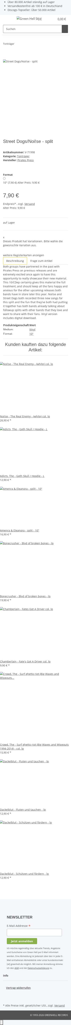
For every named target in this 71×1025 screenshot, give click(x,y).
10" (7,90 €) (21, 182)
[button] (48, 19)
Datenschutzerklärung (38, 968)
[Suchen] (65, 29)
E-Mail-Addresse (19, 926)
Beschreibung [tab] (15, 261)
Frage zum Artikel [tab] (41, 261)
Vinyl (32, 329)
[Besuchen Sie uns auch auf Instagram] (6, 998)
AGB (17, 968)
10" (31, 334)
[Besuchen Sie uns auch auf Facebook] (6, 994)
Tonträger (23, 156)
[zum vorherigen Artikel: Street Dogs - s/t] (17, 45)
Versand (29, 204)
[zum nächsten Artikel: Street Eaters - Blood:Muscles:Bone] (24, 45)
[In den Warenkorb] (6, 57)
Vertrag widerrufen (18, 988)
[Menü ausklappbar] (7, 19)
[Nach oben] (1, 1022)
